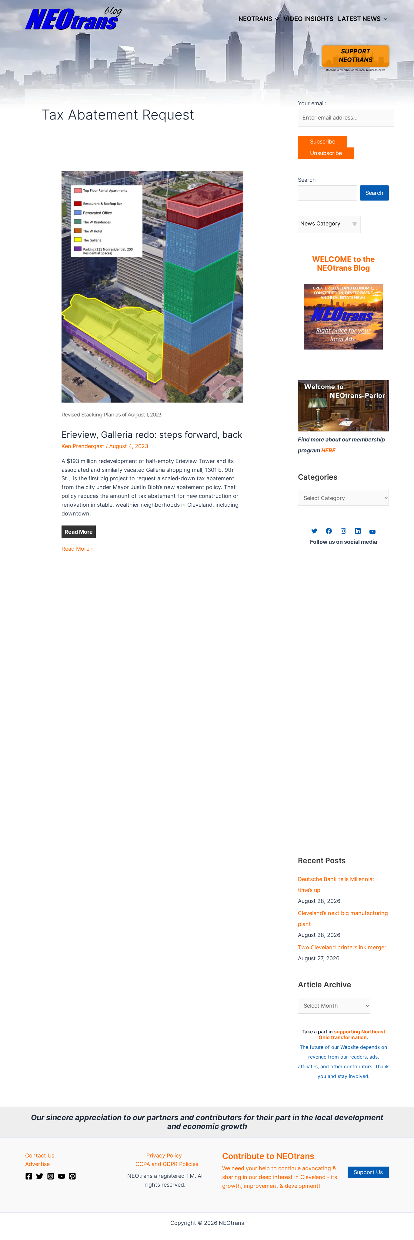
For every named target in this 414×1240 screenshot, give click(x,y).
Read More (79, 532)
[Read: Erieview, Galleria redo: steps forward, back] (152, 295)
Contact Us (39, 1155)
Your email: (312, 103)
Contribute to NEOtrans (268, 1156)
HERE (328, 450)
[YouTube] (61, 1176)
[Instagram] (50, 1176)
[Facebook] (28, 1176)
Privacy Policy (164, 1155)
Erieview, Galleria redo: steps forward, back (152, 434)
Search (307, 180)
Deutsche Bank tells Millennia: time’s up (336, 884)
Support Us (368, 1172)
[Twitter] (39, 1176)
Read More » (78, 549)
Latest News (359, 18)
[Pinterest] (72, 1176)
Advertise (37, 1164)
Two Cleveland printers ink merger (342, 947)
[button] (275, 18)
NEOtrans (255, 18)
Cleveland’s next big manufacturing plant (343, 918)
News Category (320, 223)
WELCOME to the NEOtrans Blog (343, 264)
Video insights (308, 18)
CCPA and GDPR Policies (166, 1164)
